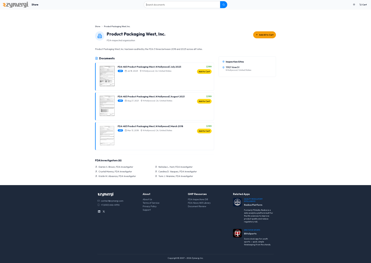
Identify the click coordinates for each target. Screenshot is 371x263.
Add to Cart (204, 71)
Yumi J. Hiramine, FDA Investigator (175, 176)
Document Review (197, 206)
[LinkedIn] (99, 211)
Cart (364, 4)
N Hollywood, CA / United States (156, 71)
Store (35, 4)
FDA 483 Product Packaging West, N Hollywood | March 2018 (150, 126)
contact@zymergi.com (112, 200)
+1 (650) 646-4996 (110, 204)
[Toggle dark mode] (354, 4)
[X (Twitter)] (104, 211)
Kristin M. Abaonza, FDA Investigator (117, 176)
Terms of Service (151, 202)
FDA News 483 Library (199, 202)
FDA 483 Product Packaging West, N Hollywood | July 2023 (149, 66)
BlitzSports (250, 233)
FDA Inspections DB (198, 199)
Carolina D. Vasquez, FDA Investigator (177, 171)
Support (147, 209)
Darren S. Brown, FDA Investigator (116, 166)
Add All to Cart (266, 35)
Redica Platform (253, 204)
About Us (147, 199)
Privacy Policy (150, 206)
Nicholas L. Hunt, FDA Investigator (175, 166)
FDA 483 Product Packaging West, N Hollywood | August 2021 (151, 96)
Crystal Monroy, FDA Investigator (115, 171)
